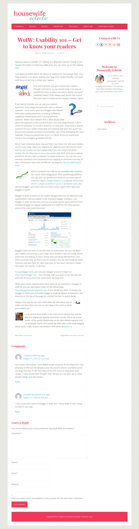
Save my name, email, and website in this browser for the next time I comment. (47, 498)
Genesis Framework (74, 517)
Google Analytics (54, 180)
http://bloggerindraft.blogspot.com (31, 290)
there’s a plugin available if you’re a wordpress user (54, 183)
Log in (91, 517)
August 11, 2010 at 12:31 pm (36, 358)
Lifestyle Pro (62, 517)
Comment (17, 433)
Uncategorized (27, 335)
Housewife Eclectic (69, 15)
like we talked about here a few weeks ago (41, 153)
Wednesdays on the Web (76, 335)
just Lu (49, 135)
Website (15, 484)
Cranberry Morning (31, 355)
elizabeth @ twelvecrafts (34, 394)
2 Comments (60, 53)
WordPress (84, 517)
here (17, 68)
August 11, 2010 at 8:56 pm (35, 397)
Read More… (118, 91)
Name (15, 462)
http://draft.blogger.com (26, 275)
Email (15, 473)
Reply (17, 381)
